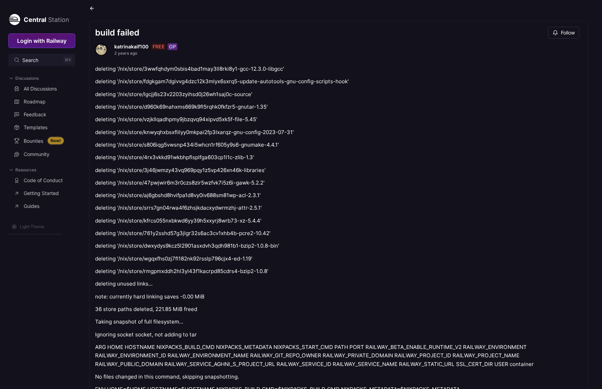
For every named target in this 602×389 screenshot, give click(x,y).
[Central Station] (14, 18)
